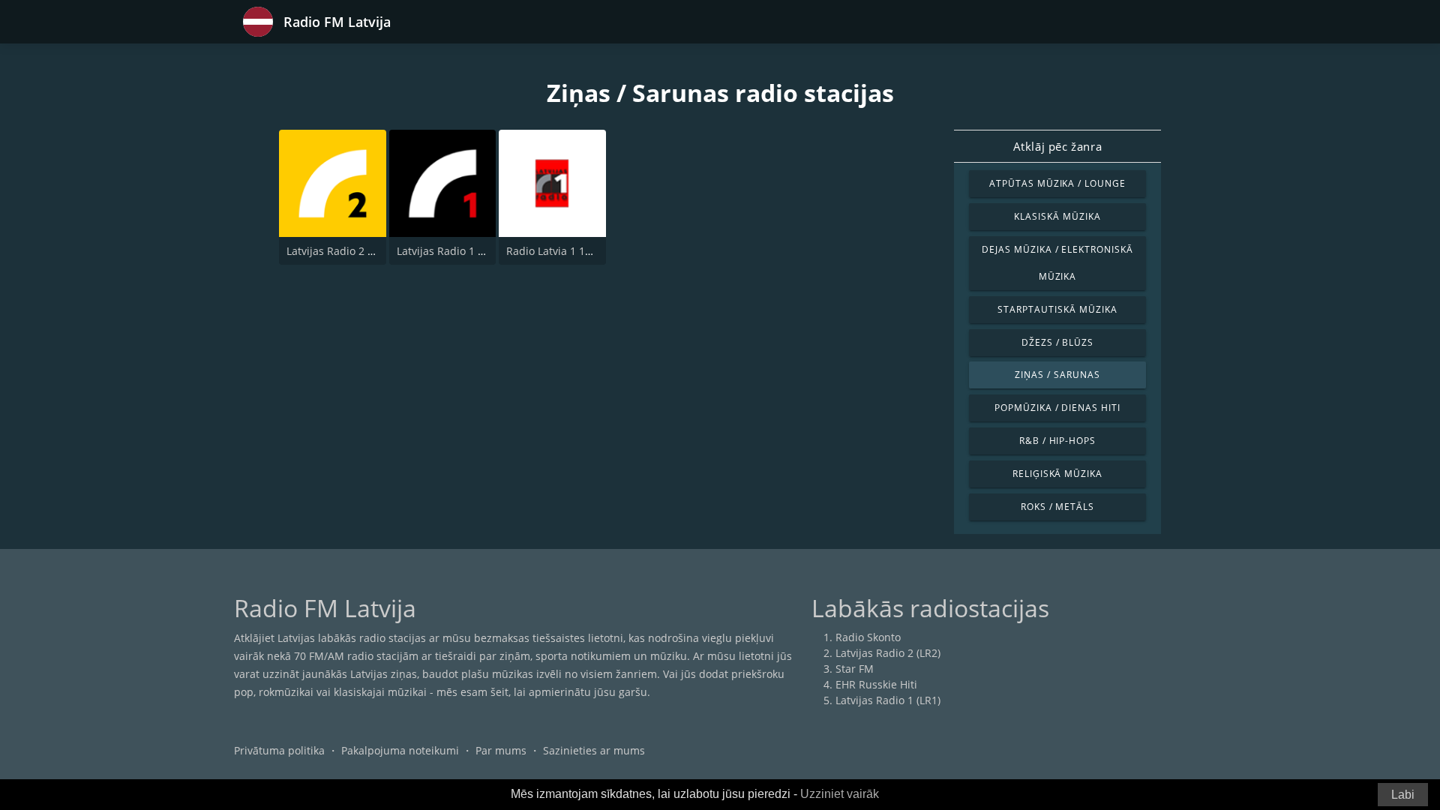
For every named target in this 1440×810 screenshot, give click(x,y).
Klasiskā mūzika (1057, 216)
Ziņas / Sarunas (1057, 374)
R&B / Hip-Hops (1057, 440)
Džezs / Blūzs (1058, 342)
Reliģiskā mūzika (1057, 473)
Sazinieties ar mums (594, 750)
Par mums (501, 750)
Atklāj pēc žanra (1057, 146)
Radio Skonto (868, 637)
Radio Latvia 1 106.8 (556, 251)
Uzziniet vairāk (839, 794)
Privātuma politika (279, 750)
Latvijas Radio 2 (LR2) (339, 251)
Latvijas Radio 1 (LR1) (449, 251)
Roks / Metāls (1057, 506)
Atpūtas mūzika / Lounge (1057, 183)
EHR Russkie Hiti (876, 684)
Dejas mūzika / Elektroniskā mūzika (1057, 263)
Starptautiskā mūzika (1057, 309)
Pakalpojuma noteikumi (400, 750)
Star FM (855, 669)
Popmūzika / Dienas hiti (1057, 407)
